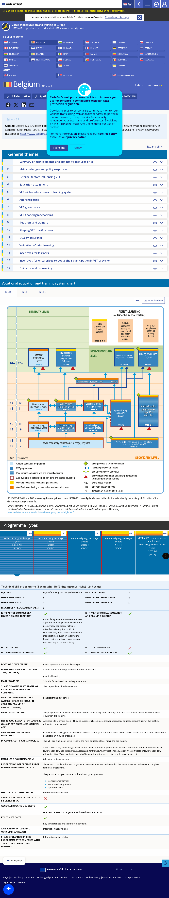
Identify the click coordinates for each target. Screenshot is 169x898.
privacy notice (76, 137)
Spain (66, 65)
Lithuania (123, 54)
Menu (147, 4)
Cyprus (121, 42)
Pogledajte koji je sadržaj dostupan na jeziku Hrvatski (97, 10)
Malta (12, 59)
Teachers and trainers (27, 222)
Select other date (146, 85)
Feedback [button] (165, 863)
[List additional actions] (132, 4)
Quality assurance (25, 238)
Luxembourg (151, 54)
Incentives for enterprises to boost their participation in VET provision (59, 260)
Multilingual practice (47, 877)
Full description (21, 96)
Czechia (149, 42)
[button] (8, 105)
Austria (13, 42)
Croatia (94, 42)
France (94, 48)
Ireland (40, 54)
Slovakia (149, 59)
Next (165, 556)
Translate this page (117, 17)
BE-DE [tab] (8, 292)
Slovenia (13, 65)
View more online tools (139, 4)
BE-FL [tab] (25, 292)
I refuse (77, 147)
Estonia (40, 48)
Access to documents (71, 877)
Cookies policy (92, 877)
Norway (67, 75)
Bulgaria (68, 42)
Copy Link (154, 162)
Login (156, 4)
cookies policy (107, 133)
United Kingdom (126, 75)
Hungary (14, 54)
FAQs (5, 877)
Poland (67, 59)
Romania (122, 59)
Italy (65, 54)
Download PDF (155, 300)
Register (165, 4)
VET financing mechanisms (30, 215)
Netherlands (43, 59)
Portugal (95, 59)
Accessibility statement (22, 877)
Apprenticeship (23, 200)
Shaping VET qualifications (30, 230)
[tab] (17, 552)
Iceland (13, 75)
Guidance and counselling (29, 268)
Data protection (131, 877)
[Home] (12, 4)
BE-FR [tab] (42, 292)
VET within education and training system (40, 192)
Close (139, 17)
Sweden (121, 65)
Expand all (153, 146)
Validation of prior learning (30, 245)
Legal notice (9, 882)
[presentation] (17, 552)
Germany (122, 48)
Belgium (40, 42)
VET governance (23, 207)
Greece (148, 48)
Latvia (93, 54)
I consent (59, 148)
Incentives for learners (28, 253)
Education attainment (27, 184)
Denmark (13, 48)
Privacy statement (111, 877)
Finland (67, 48)
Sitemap (21, 882)
